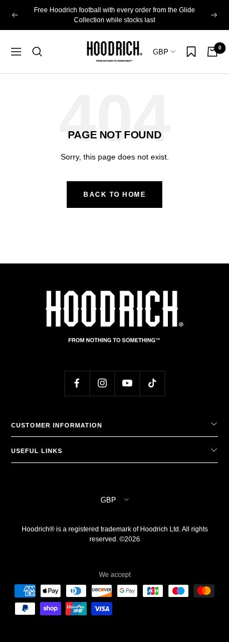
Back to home (114, 194)
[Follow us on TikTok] (152, 383)
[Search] (37, 52)
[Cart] (212, 52)
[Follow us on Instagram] (101, 383)
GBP (162, 52)
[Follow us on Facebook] (76, 383)
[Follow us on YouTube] (127, 383)
